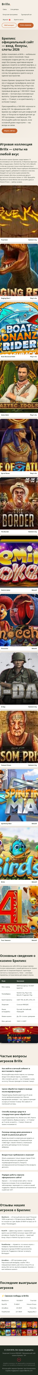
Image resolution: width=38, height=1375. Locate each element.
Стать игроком (25, 25)
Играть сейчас (9, 131)
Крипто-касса (18, 20)
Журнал (6, 20)
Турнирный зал (26, 14)
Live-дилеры (14, 9)
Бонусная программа (10, 14)
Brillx (6, 4)
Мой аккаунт (9, 25)
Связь (5, 9)
